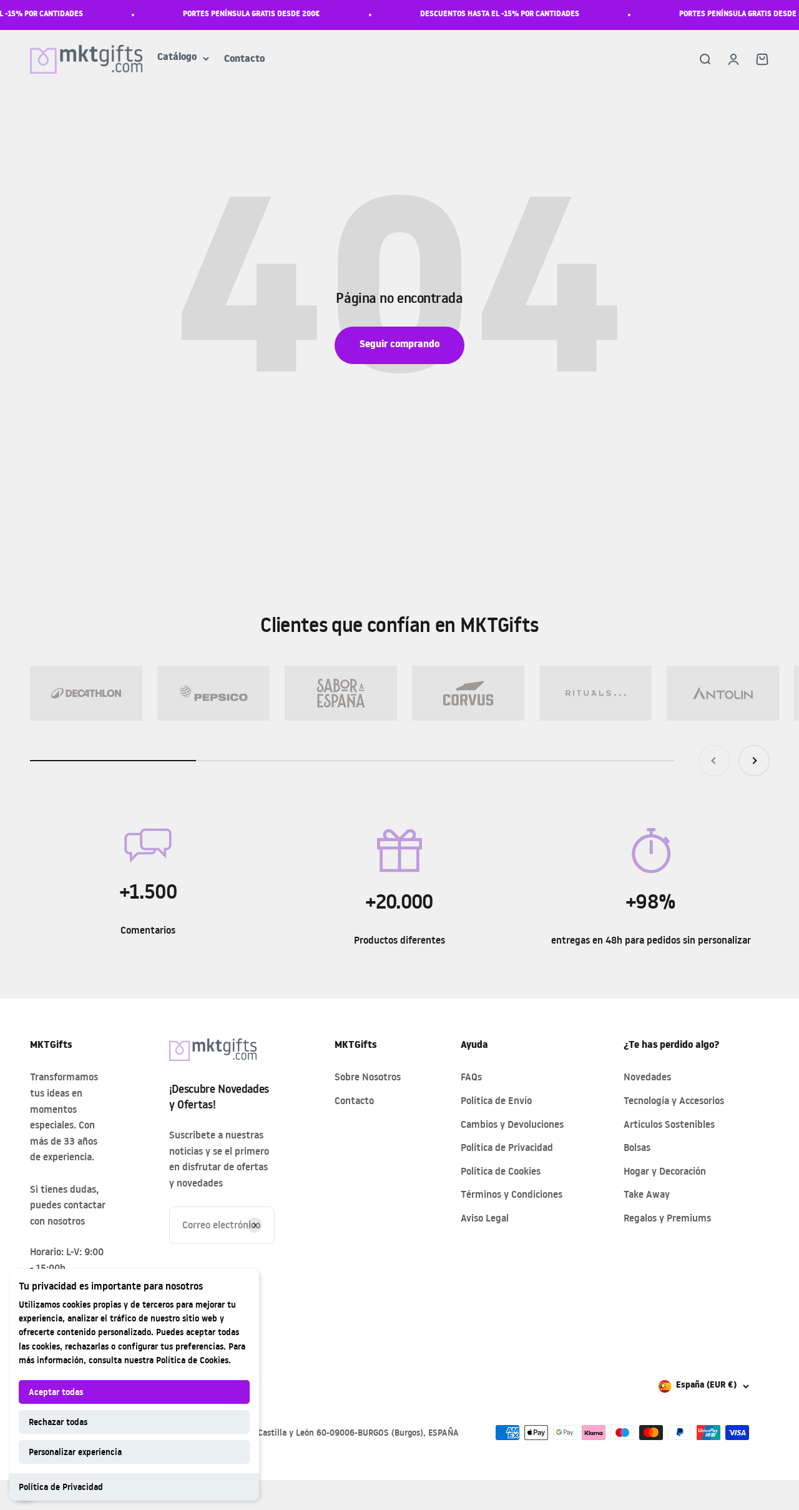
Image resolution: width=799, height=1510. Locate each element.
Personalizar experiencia (75, 1452)
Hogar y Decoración (665, 1171)
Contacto (244, 60)
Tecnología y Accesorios (674, 1100)
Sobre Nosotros (368, 1076)
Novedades (647, 1076)
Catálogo (177, 59)
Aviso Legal (485, 1218)
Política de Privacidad (61, 1487)
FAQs (471, 1076)
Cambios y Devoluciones (512, 1124)
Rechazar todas (58, 1422)
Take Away (647, 1194)
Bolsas (637, 1147)
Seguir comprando (399, 345)
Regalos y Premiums (667, 1218)
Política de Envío (496, 1100)
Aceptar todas (56, 1392)
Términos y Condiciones (511, 1194)
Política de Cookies (192, 1360)
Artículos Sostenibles (669, 1124)
